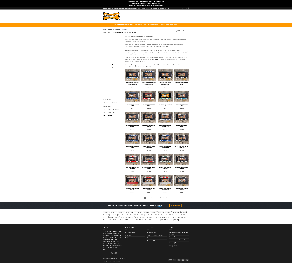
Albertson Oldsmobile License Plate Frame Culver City (149, 147)
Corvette (140, 214)
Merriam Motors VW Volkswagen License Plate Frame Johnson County (149, 83)
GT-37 (183, 214)
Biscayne (121, 212)
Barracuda (106, 212)
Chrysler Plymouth (123, 214)
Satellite (120, 219)
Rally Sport (182, 217)
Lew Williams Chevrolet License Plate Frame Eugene (182, 189)
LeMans (138, 217)
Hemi (117, 217)
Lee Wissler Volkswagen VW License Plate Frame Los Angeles (165, 83)
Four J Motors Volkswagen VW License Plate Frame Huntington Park (132, 83)
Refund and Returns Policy (154, 241)
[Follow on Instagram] (112, 253)
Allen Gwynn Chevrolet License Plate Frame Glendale (165, 168)
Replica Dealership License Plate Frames (124, 25)
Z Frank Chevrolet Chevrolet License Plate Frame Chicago (165, 126)
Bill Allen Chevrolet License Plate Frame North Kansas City (182, 147)
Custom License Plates (109, 112)
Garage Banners (173, 25)
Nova (158, 217)
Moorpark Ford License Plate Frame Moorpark (149, 189)
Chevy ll (106, 214)
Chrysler (113, 214)
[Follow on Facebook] (110, 253)
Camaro (146, 212)
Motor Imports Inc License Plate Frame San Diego (182, 83)
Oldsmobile (165, 217)
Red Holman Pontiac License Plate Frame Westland (148, 168)
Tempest (148, 219)
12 (166, 198)
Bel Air (114, 212)
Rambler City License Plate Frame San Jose (182, 105)
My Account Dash (130, 232)
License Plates (138, 25)
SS (126, 219)
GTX (111, 217)
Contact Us (150, 238)
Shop (109, 32)
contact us (156, 59)
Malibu (145, 217)
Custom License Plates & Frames (150, 25)
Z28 (176, 219)
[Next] (169, 198)
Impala (130, 217)
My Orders (128, 235)
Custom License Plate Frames (111, 109)
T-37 (141, 219)
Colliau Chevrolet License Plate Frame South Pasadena (132, 168)
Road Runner (107, 219)
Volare (170, 219)
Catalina (161, 212)
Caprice (153, 212)
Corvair (133, 214)
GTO (105, 217)
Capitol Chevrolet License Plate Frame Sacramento (132, 126)
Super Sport (134, 219)
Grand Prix (176, 214)
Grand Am (167, 214)
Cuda (147, 214)
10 (160, 198)
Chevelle (168, 212)
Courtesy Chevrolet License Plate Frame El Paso (132, 105)
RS (114, 219)
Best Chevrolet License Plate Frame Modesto (149, 105)
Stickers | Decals (165, 25)
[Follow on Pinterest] (115, 253)
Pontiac (174, 217)
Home (104, 32)
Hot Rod (124, 217)
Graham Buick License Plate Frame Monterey (181, 126)
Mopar (152, 217)
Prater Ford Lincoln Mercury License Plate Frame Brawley (165, 147)
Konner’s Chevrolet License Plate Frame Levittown (132, 147)
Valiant (163, 219)
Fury (160, 214)
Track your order (130, 238)
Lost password (151, 232)
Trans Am (156, 219)
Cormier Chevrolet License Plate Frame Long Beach (148, 126)
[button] (180, 8)
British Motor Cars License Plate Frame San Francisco (181, 168)
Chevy (183, 212)
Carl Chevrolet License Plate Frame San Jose (165, 105)
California (138, 212)
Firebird (154, 214)
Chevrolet (176, 212)
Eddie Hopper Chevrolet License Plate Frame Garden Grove (165, 189)
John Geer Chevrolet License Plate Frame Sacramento (132, 189)
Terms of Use (121, 258)
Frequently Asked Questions (155, 235)
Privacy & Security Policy (110, 258)
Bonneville (129, 212)
